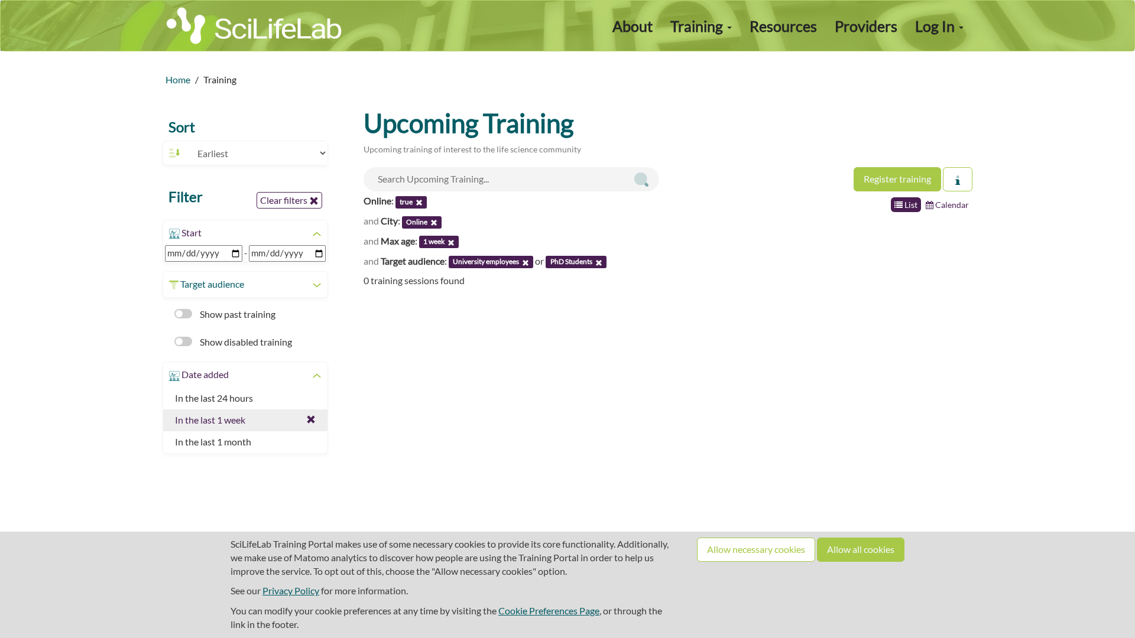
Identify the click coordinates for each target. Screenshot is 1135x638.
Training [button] (698, 26)
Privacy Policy (290, 590)
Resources (783, 26)
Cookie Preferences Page (548, 610)
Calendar (951, 205)
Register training (897, 178)
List (910, 205)
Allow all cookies (860, 549)
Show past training (236, 314)
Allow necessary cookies (756, 549)
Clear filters (284, 200)
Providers (866, 26)
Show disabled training (245, 341)
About (632, 26)
